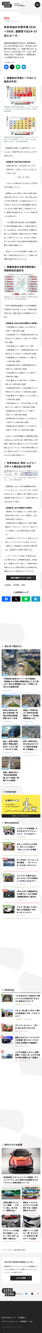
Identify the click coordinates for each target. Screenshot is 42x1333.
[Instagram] (38, 1293)
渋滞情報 (16, 585)
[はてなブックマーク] (23, 67)
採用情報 (23, 1321)
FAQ (31, 1321)
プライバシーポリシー (9, 1321)
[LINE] (18, 67)
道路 (23, 585)
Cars (9, 1250)
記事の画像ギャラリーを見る (21, 578)
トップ (4, 1250)
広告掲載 (21, 1317)
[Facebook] (6, 67)
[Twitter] (12, 67)
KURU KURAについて (9, 1317)
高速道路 (8, 585)
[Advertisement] (21, 937)
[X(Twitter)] (32, 1293)
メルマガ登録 (21, 1278)
